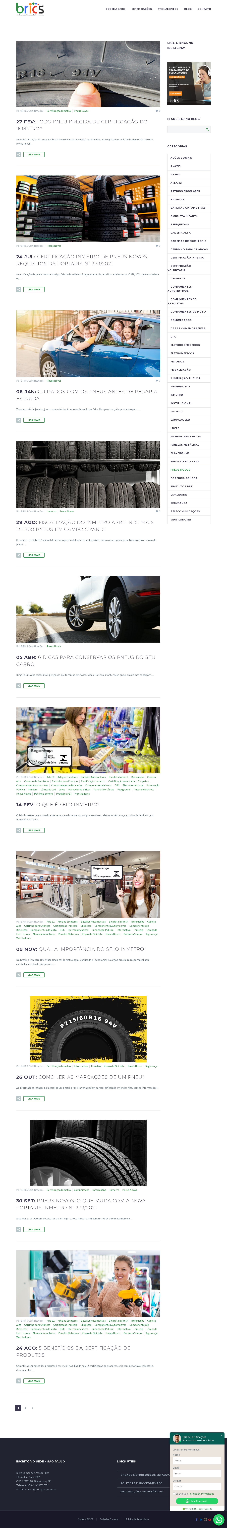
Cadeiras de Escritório (36, 781)
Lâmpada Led (48, 789)
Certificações (141, 8)
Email (176, 1467)
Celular (177, 1480)
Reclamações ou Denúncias (141, 1491)
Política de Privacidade (137, 1519)
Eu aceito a (195, 1493)
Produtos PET (64, 793)
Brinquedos (137, 777)
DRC (117, 785)
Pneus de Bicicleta (144, 789)
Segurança (152, 934)
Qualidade (178, 494)
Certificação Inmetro (59, 110)
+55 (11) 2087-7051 (38, 1485)
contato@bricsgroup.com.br (40, 1489)
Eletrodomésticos (133, 785)
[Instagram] (205, 1519)
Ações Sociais (181, 157)
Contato (204, 8)
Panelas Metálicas (104, 789)
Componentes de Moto (98, 785)
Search (207, 129)
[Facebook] (196, 1519)
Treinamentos (168, 8)
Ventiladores (82, 793)
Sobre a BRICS (115, 8)
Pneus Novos (81, 110)
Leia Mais (34, 154)
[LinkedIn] (201, 1519)
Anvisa (175, 174)
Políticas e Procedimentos (141, 1483)
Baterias (177, 199)
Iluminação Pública (103, 930)
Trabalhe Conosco (109, 1519)
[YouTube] (209, 1519)
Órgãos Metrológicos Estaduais (146, 1474)
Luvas (62, 789)
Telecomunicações (185, 511)
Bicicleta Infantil (118, 777)
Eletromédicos (182, 353)
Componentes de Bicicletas (66, 785)
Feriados (177, 361)
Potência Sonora (43, 793)
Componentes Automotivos (32, 785)
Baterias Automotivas (93, 777)
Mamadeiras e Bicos (79, 789)
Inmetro (51, 511)
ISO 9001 (176, 411)
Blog (188, 8)
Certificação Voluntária (121, 781)
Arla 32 (51, 777)
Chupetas (143, 781)
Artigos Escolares (68, 777)
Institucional (181, 403)
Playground (123, 789)
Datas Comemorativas (187, 328)
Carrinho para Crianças (65, 781)
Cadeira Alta (180, 232)
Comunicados (81, 1189)
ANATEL (175, 166)
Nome (176, 1454)
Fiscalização (180, 369)
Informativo (124, 930)
